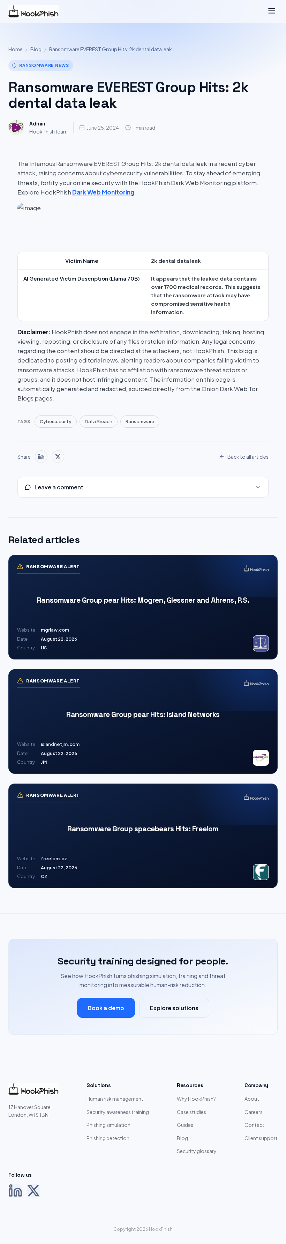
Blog (36, 49)
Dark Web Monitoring (103, 192)
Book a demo (106, 1008)
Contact (254, 1125)
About (251, 1099)
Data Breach (98, 421)
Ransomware (140, 421)
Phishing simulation (108, 1125)
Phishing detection (107, 1138)
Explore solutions (174, 1008)
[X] (33, 1191)
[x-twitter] (58, 456)
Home (15, 49)
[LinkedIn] (15, 1191)
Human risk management (114, 1099)
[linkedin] (41, 456)
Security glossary (197, 1151)
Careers (253, 1112)
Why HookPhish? (196, 1099)
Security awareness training (117, 1112)
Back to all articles (248, 456)
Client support (261, 1138)
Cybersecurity (56, 421)
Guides (185, 1125)
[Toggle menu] (272, 11)
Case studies (191, 1112)
